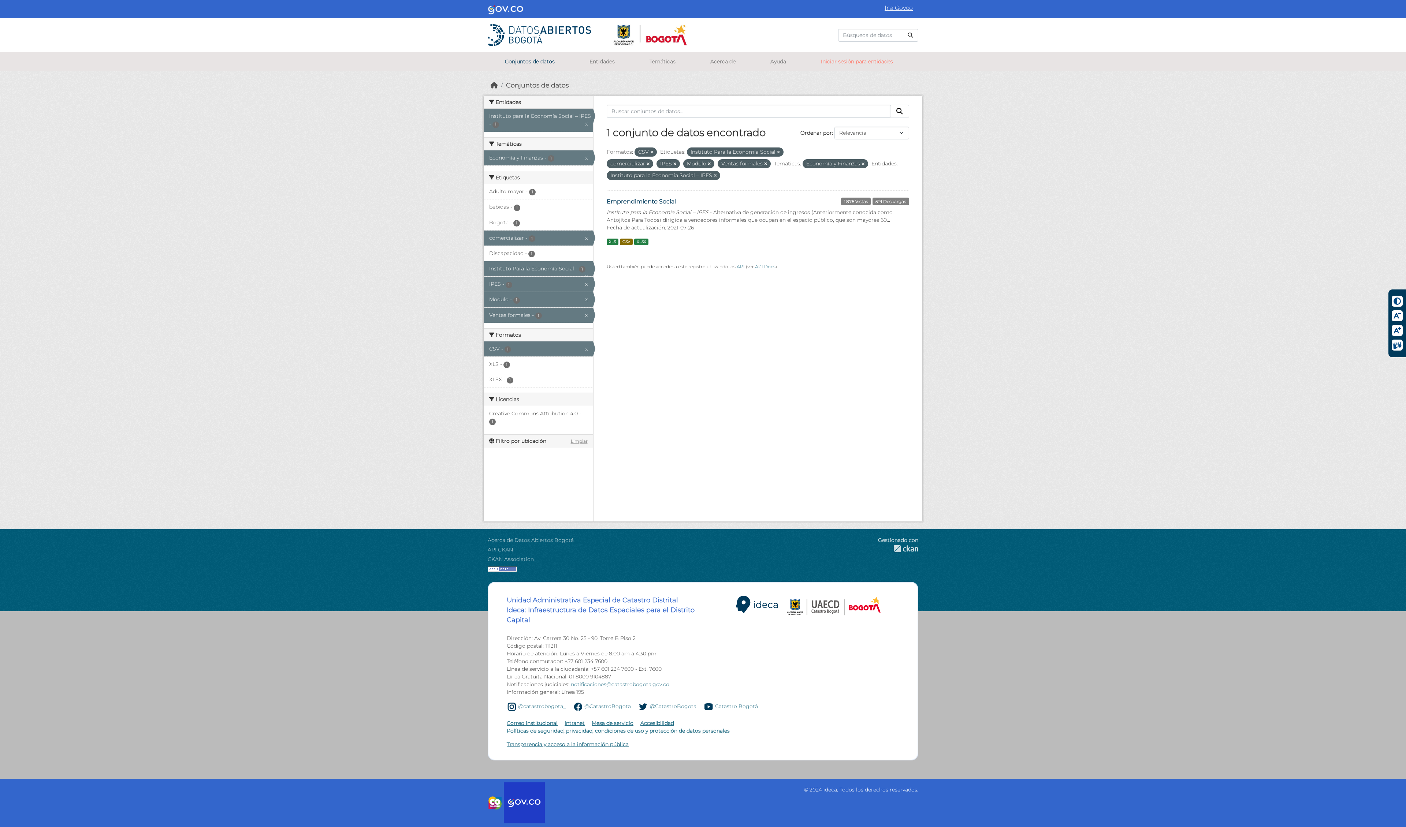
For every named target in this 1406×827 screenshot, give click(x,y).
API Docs (765, 266)
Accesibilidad (657, 723)
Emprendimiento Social (641, 201)
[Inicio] (494, 85)
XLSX (641, 241)
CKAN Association (511, 559)
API (741, 266)
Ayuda (778, 61)
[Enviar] (910, 35)
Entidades (602, 61)
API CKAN (500, 549)
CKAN (898, 549)
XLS (612, 241)
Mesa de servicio (612, 723)
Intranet (575, 723)
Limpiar (579, 441)
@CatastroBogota (607, 706)
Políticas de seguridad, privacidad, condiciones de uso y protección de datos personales (618, 730)
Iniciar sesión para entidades (857, 61)
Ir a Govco (899, 7)
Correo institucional (532, 723)
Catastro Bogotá (736, 706)
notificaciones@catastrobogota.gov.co (620, 684)
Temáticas (663, 61)
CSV (626, 241)
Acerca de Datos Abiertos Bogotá (531, 540)
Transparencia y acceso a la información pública (568, 744)
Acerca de (723, 61)
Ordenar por (816, 133)
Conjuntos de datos (530, 61)
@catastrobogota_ (542, 706)
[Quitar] (651, 152)
